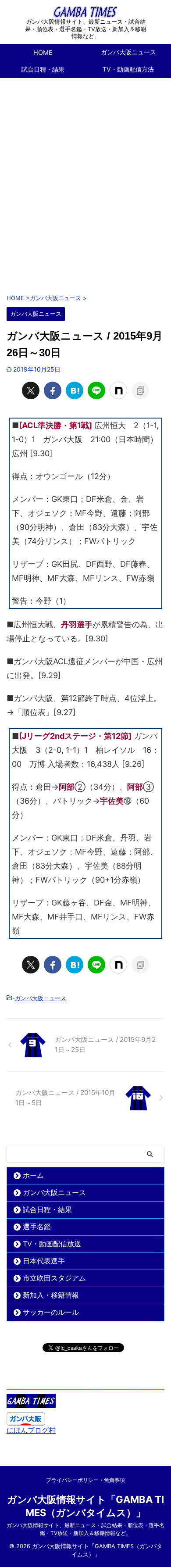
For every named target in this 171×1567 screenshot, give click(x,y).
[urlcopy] (140, 390)
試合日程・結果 (42, 69)
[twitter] (30, 390)
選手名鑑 (37, 1226)
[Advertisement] (85, 181)
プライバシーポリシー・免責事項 (85, 1480)
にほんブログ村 (31, 1430)
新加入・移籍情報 (51, 1295)
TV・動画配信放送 (52, 1243)
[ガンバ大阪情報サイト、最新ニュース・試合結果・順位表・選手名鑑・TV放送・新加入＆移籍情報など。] (85, 10)
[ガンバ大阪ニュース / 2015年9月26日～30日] (74, 390)
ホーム (33, 1175)
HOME (43, 52)
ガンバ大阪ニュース (128, 52)
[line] (96, 390)
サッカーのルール (51, 1312)
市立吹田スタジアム (54, 1278)
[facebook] (52, 390)
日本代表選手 (44, 1260)
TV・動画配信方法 (128, 69)
